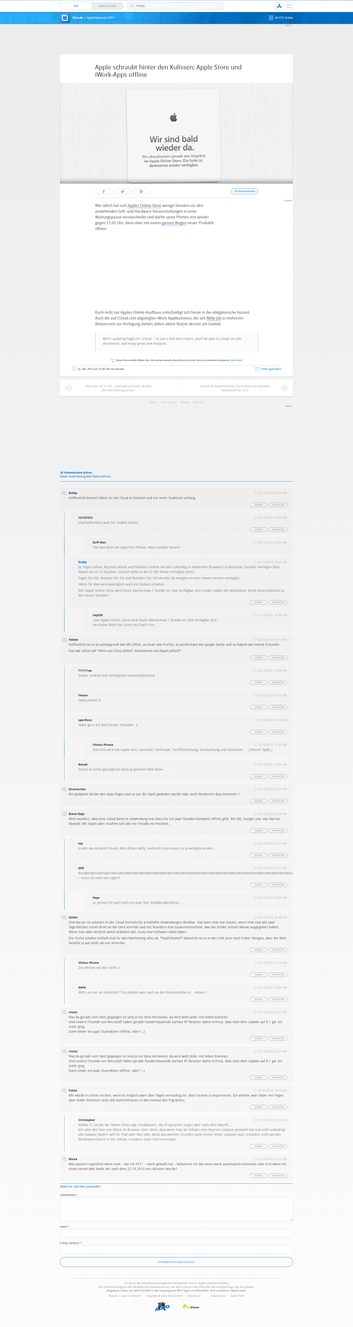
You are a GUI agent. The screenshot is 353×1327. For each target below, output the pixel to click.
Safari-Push (237, 1295)
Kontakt (289, 6)
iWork (185, 402)
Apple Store (170, 402)
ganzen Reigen (174, 223)
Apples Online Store (144, 205)
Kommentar (69, 1195)
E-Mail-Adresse (71, 1243)
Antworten (278, 505)
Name (64, 1226)
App (279, 6)
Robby (82, 562)
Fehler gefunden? (271, 369)
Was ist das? (237, 360)
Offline (199, 402)
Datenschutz (218, 1295)
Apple (154, 402)
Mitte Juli (214, 318)
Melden (258, 505)
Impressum (194, 1295)
